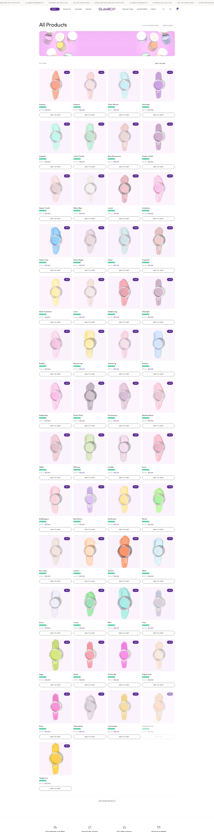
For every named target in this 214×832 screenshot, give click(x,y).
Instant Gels (127, 9)
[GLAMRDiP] (107, 9)
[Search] (164, 9)
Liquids (88, 9)
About (153, 9)
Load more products (107, 801)
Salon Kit (67, 9)
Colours (78, 9)
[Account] (170, 9)
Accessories (142, 9)
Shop (54, 9)
